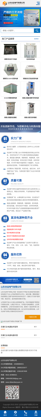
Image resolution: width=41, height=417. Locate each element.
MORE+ (36, 39)
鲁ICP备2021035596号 (30, 407)
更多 (35, 327)
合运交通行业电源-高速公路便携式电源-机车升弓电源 (19, 351)
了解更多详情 (32, 317)
